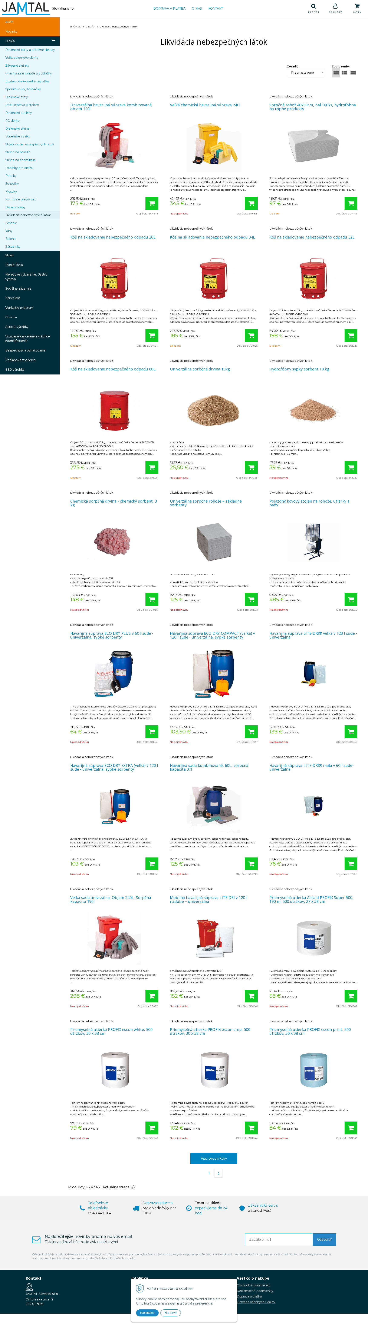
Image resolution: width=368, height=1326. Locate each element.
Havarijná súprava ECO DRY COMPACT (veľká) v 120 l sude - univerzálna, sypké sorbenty (212, 635)
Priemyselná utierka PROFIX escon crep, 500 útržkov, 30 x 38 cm (210, 1031)
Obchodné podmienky (253, 1285)
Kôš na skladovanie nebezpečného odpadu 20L (112, 237)
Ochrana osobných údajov (256, 1302)
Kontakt (215, 8)
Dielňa (90, 26)
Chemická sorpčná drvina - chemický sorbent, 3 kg (113, 503)
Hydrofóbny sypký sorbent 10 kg (299, 369)
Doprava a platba (169, 8)
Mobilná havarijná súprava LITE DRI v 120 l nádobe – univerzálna (208, 899)
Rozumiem (147, 1313)
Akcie (9, 22)
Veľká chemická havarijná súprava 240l (205, 104)
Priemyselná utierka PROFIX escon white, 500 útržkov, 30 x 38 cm (111, 1031)
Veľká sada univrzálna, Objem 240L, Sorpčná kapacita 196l (110, 899)
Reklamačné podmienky (255, 1291)
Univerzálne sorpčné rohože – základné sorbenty (206, 503)
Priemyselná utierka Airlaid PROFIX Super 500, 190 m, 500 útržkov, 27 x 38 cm (311, 899)
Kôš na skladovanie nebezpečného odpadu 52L (312, 237)
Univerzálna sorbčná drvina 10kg (200, 369)
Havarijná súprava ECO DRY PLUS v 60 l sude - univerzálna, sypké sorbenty (111, 635)
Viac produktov (214, 1158)
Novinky (11, 31)
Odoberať (324, 1239)
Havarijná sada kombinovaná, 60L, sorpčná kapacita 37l (209, 767)
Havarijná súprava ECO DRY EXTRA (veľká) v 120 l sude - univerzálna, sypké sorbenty (114, 767)
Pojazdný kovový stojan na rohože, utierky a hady (309, 503)
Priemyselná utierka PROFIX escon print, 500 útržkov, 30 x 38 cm (310, 1031)
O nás (197, 8)
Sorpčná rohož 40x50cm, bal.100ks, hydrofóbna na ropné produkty (312, 106)
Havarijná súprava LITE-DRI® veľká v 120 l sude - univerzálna (313, 635)
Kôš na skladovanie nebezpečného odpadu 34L (212, 237)
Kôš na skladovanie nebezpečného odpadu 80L (112, 369)
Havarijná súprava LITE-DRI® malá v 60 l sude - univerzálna (312, 767)
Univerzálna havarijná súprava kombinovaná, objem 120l (111, 106)
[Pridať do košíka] (151, 203)
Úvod (77, 26)
